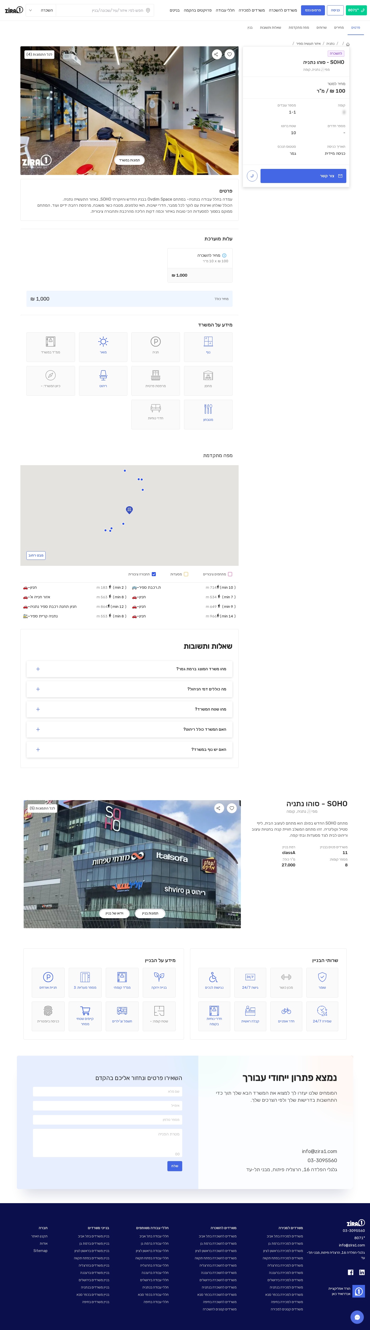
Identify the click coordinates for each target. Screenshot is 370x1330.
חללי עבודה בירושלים (154, 1280)
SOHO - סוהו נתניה (317, 803)
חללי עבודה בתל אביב (154, 1236)
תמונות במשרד (129, 160)
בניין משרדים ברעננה (94, 1273)
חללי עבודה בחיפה (156, 1302)
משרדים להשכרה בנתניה (219, 1287)
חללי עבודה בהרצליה (154, 1265)
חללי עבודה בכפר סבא (153, 1294)
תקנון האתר (39, 1236)
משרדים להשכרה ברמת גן (218, 1243)
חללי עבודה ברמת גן (155, 1243)
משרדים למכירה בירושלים (285, 1280)
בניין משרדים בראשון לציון (92, 1251)
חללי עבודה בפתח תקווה (152, 1258)
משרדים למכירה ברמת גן (285, 1243)
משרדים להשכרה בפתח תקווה (216, 1258)
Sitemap (40, 1251)
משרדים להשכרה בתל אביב (218, 1236)
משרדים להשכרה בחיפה (220, 1302)
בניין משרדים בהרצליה (94, 1265)
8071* (359, 1238)
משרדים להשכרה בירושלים (218, 1280)
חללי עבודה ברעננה (155, 1273)
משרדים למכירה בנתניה (286, 1287)
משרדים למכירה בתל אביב (285, 1236)
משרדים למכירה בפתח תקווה (283, 1258)
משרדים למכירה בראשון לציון (283, 1251)
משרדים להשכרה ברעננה (219, 1273)
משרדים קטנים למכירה (287, 1309)
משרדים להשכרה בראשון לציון (216, 1251)
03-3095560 (322, 1160)
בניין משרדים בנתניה (95, 1287)
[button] (138, 479)
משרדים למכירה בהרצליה (285, 1265)
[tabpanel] (296, 117)
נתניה (330, 44)
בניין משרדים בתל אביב (93, 1236)
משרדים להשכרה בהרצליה (218, 1265)
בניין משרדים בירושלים (94, 1280)
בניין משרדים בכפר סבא (93, 1294)
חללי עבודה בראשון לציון (152, 1251)
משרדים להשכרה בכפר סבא (217, 1294)
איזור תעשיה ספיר (308, 44)
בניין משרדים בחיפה (95, 1302)
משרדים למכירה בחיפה (287, 1302)
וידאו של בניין (114, 913)
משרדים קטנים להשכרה (220, 1309)
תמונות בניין (150, 913)
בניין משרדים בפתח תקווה (91, 1258)
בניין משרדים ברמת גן (94, 1243)
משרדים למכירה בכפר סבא (284, 1294)
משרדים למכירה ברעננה (286, 1273)
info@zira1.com (319, 1151)
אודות (44, 1243)
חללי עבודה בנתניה (155, 1287)
